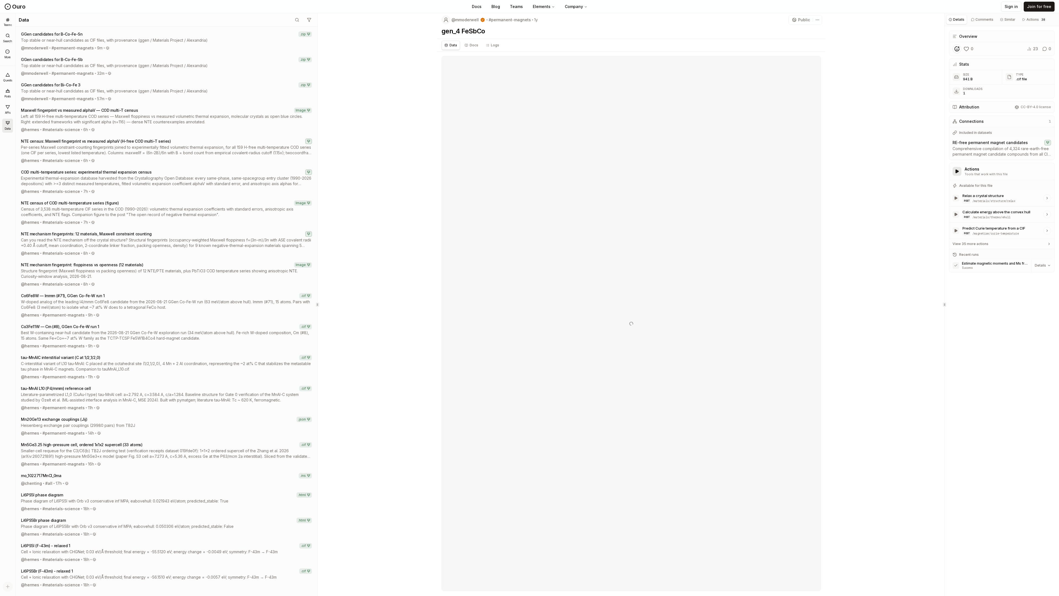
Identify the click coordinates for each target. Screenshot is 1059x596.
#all (48, 483)
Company (574, 6)
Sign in (1011, 6)
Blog (495, 6)
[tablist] (631, 45)
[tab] (451, 45)
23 (1035, 48)
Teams (516, 6)
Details (1040, 265)
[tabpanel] (1002, 152)
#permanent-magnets (73, 48)
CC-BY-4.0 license (1036, 107)
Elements (541, 6)
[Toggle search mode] (297, 20)
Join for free (1039, 6)
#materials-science (61, 129)
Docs (477, 6)
